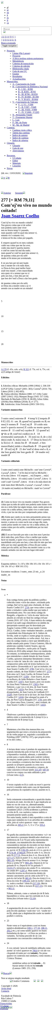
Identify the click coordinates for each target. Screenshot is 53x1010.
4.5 (21, 775)
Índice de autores (20, 135)
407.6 (45, 770)
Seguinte (19, 193)
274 (26, 607)
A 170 (4, 369)
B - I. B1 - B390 (25, 89)
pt (7, 10)
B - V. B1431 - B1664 (28, 99)
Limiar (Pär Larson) (21, 53)
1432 (42, 705)
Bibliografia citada (20, 68)
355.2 (42, 825)
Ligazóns (16, 166)
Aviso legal (6, 988)
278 (31, 669)
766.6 (34, 950)
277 (48, 671)
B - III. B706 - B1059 (28, 94)
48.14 (28, 878)
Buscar (6, 973)
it (7, 15)
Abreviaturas (18, 150)
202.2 (9, 930)
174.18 (13, 852)
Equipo (15, 74)
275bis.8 (21, 852)
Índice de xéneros (20, 140)
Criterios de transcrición (23, 63)
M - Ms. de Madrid (20, 125)
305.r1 (21, 825)
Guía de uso (17, 148)
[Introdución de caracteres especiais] (4, 32)
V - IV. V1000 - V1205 (28, 112)
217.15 (39, 886)
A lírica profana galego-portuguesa (27, 58)
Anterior (7, 193)
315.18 (38, 770)
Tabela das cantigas (21, 133)
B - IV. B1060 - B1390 (28, 97)
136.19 (24, 850)
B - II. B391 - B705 (27, 92)
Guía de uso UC (19, 71)
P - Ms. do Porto (19, 122)
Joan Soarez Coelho (20, 215)
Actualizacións (19, 79)
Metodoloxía (18, 61)
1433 (20, 689)
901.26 (29, 863)
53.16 (32, 898)
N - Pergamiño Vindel (22, 115)
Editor (15, 160)
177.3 (16, 855)
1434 (20, 697)
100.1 (30, 928)
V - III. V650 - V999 (27, 109)
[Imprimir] (28, 173)
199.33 (26, 881)
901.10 (10, 860)
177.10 (37, 928)
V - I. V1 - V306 (25, 104)
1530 (25, 676)
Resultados (17, 76)
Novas (10, 168)
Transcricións (6, 1003)
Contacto (5, 991)
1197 (20, 682)
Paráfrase (4, 1008)
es (8, 18)
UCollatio (16, 158)
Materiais (16, 163)
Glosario (16, 145)
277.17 (10, 858)
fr (7, 20)
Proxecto (16, 56)
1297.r (23, 870)
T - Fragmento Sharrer (22, 117)
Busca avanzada (8, 43)
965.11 (11, 888)
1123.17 (11, 868)
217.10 (36, 883)
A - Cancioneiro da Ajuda (23, 84)
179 (39, 700)
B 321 (26, 369)
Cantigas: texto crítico (22, 130)
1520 (9, 694)
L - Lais (15, 120)
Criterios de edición (21, 66)
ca (8, 23)
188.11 (44, 928)
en (8, 12)
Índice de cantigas (20, 138)
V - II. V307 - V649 (27, 107)
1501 (35, 684)
